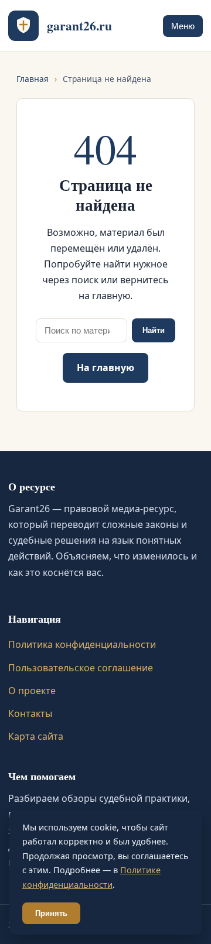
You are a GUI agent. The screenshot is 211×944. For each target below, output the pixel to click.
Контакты (30, 713)
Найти (153, 330)
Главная (32, 78)
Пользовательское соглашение (80, 667)
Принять (51, 913)
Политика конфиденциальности (82, 644)
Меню (183, 26)
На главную (105, 367)
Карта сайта (35, 736)
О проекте (32, 690)
